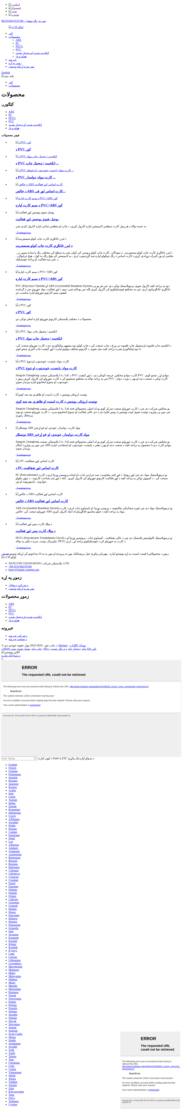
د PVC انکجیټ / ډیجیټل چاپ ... (37, 163)
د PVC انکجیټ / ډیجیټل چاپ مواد (39, 338)
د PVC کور (23, 149)
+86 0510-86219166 (20, 566)
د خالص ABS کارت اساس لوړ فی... (40, 191)
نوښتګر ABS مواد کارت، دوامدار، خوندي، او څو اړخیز (52, 434)
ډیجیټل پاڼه (74, 648)
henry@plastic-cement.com (24, 569)
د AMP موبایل (78, 645)
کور (11, 33)
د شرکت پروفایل (18, 585)
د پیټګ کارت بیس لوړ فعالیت (35, 531)
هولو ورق (21, 56)
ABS (18, 39)
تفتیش (5, 553)
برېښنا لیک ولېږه (11, 655)
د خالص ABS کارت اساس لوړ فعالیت (42, 501)
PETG (19, 46)
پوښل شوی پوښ (20, 648)
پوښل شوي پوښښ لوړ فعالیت (37, 219)
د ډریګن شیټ (59, 648)
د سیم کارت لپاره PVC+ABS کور (39, 205)
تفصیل (19, 232)
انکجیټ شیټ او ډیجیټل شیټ (32, 52)
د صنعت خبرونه (18, 639)
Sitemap (62, 645)
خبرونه (13, 59)
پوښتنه (27, 232)
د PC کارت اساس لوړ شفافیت (37, 468)
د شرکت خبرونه (18, 635)
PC (17, 43)
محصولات (14, 36)
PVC (18, 49)
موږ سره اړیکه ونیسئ (21, 66)
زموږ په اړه (15, 63)
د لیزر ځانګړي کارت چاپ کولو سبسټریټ (44, 246)
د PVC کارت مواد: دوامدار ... (36, 177)
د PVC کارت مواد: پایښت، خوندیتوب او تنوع (46, 368)
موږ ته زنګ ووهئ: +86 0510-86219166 (23, 20)
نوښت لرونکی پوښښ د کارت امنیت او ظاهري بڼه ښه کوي (56, 401)
